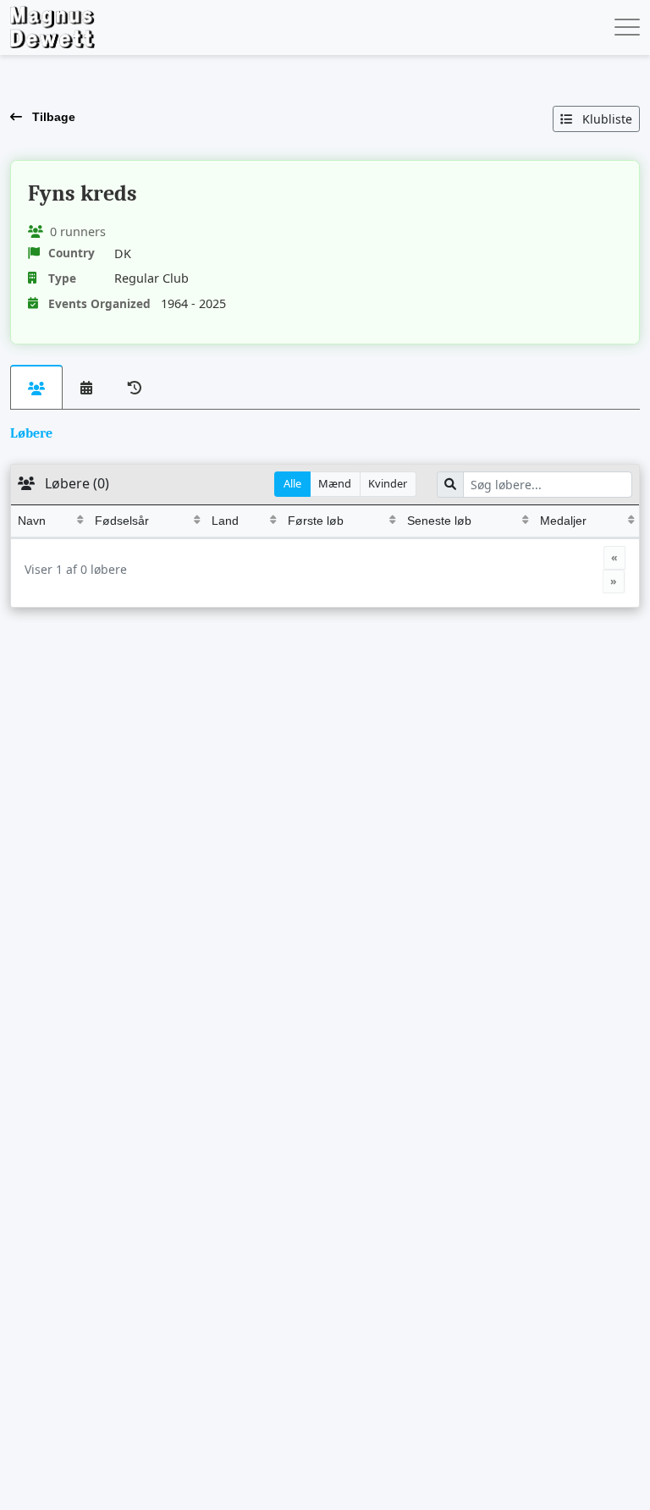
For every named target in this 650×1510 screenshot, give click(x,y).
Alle (292, 483)
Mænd (334, 483)
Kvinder (387, 483)
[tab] (36, 387)
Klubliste (605, 119)
